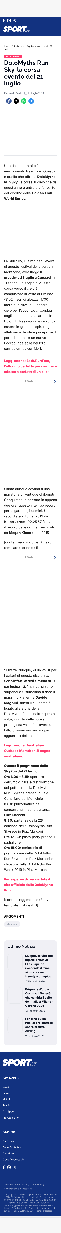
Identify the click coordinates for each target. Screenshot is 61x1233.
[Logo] (16, 29)
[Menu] (55, 29)
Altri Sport (13, 56)
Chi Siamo (8, 1141)
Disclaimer (8, 1153)
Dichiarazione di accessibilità (18, 1188)
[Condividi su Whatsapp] (23, 101)
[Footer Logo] (30, 1062)
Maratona (12, 924)
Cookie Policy (37, 1184)
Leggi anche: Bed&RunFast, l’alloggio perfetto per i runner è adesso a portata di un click (30, 366)
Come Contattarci (12, 1147)
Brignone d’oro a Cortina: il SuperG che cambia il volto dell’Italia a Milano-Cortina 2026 (39, 997)
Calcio (6, 1086)
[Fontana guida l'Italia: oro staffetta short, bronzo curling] (15, 1027)
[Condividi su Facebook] (9, 101)
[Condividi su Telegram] (31, 101)
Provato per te (11, 1117)
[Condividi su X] (16, 101)
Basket (6, 1092)
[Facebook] (4, 20)
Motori (6, 1099)
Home (7, 46)
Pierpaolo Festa (13, 93)
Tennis (6, 1105)
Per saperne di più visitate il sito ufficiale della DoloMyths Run (28, 884)
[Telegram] (15, 20)
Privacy (26, 1184)
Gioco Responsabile (13, 1159)
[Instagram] (9, 20)
